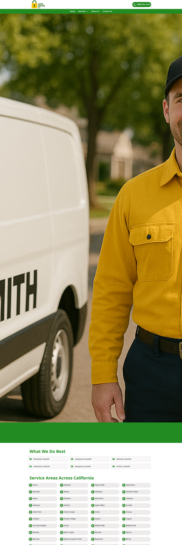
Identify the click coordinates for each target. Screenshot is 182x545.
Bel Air (128, 539)
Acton (35, 485)
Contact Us (107, 11)
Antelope (36, 505)
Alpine (35, 498)
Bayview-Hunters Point (73, 539)
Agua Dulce (130, 485)
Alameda (36, 492)
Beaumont (99, 539)
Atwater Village (70, 519)
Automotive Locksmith (41, 466)
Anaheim (129, 498)
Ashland (36, 519)
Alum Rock (99, 498)
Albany (66, 492)
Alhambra (98, 492)
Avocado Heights (39, 526)
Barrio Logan (69, 532)
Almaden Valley (132, 492)
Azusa (66, 526)
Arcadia (129, 505)
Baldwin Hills (100, 526)
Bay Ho (128, 532)
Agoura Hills (99, 485)
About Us (95, 11)
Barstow (98, 532)
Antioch (67, 505)
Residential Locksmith (41, 459)
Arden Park (37, 512)
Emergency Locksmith (83, 466)
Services (82, 11)
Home (72, 11)
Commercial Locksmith (83, 459)
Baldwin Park (131, 526)
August (129, 519)
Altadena (67, 498)
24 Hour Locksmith (123, 466)
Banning (36, 532)
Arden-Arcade (69, 512)
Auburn (97, 519)
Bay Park (36, 539)
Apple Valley (100, 505)
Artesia (129, 512)
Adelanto (67, 485)
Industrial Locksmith (123, 459)
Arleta (97, 512)
